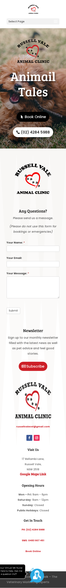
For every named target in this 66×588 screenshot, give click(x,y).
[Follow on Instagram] (37, 438)
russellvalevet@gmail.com (33, 426)
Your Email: (14, 258)
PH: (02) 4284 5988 (33, 529)
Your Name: (16, 242)
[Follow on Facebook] (29, 438)
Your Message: (18, 273)
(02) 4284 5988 (35, 132)
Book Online (35, 116)
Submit (13, 310)
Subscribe (35, 366)
